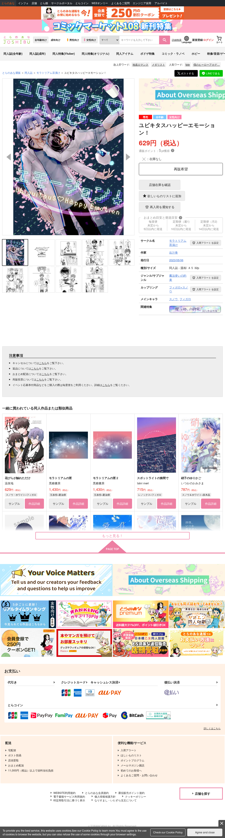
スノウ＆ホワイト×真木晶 (196, 494)
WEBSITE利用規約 (64, 793)
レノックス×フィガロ (149, 494)
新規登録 (197, 40)
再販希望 (181, 168)
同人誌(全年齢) (13, 53)
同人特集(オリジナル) (95, 53)
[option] (68, 157)
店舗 (34, 3)
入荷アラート (207, 242)
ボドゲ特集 (147, 53)
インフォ (23, 3)
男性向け (74, 39)
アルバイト (161, 3)
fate (187, 64)
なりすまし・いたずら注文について (115, 800)
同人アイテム (124, 53)
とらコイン (82, 3)
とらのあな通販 (11, 72)
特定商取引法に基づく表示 (69, 800)
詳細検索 (176, 39)
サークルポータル (61, 3)
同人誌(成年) (37, 53)
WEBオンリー (100, 3)
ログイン (208, 40)
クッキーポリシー (135, 796)
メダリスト (158, 64)
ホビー (196, 53)
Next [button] (128, 157)
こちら (43, 363)
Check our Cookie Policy (168, 832)
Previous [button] (8, 157)
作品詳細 (34, 503)
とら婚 (44, 3)
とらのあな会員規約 (97, 793)
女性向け (91, 39)
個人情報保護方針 (105, 796)
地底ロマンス (140, 64)
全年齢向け (41, 39)
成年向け (55, 39)
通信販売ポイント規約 (131, 793)
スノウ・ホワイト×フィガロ (21, 494)
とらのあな (8, 3)
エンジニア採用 (142, 3)
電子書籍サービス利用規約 (69, 796)
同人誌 (29, 72)
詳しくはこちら (212, 728)
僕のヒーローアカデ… (206, 64)
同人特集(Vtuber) (64, 53)
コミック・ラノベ (173, 53)
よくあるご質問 (120, 3)
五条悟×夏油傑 (58, 494)
